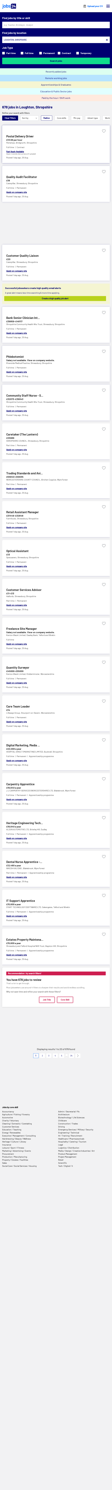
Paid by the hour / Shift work (56, 97)
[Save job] (104, 131)
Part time (11, 53)
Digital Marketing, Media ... (23, 745)
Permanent (49, 53)
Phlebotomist (15, 356)
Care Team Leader (18, 706)
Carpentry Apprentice (20, 784)
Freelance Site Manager (21, 628)
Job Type (7, 47)
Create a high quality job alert (55, 298)
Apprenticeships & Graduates (56, 84)
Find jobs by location (14, 32)
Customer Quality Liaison (22, 255)
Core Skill (65, 999)
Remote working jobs (56, 78)
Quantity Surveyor (17, 667)
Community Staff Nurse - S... (24, 395)
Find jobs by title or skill (16, 18)
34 (71, 1055)
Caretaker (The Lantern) (22, 434)
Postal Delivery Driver (20, 136)
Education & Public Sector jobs (56, 91)
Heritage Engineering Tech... (24, 823)
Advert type (93, 118)
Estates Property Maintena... (24, 939)
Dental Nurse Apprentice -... (24, 862)
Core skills (61, 118)
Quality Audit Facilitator (21, 177)
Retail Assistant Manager (22, 512)
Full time (29, 53)
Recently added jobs (56, 71)
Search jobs (56, 60)
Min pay (77, 118)
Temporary (85, 53)
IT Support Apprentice (20, 900)
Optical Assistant (17, 551)
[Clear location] (106, 39)
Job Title (47, 999)
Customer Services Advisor (24, 590)
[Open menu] (108, 6)
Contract (66, 53)
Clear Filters (10, 118)
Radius (46, 118)
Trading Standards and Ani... (24, 473)
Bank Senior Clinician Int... (23, 317)
